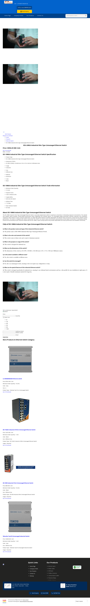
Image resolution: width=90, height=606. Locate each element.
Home (7, 137)
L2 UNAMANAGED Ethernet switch (12, 379)
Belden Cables (51, 568)
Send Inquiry (25, 11)
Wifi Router (50, 571)
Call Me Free (56, 593)
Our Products (30, 15)
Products (8, 139)
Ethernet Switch (10, 141)
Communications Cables (53, 575)
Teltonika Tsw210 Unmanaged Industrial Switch (16, 536)
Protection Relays (52, 578)
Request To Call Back (8, 135)
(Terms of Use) (25, 599)
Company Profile (18, 15)
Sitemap (32, 576)
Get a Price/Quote (7, 150)
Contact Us (40, 15)
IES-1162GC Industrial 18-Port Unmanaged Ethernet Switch (19, 430)
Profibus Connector (52, 573)
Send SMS (45, 593)
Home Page (7, 15)
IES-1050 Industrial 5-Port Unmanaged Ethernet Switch (18, 483)
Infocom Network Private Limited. (26, 601)
